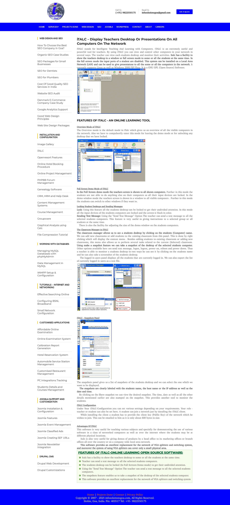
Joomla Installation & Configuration (49, 410)
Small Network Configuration (46, 312)
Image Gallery (45, 144)
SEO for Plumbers (48, 77)
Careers (159, 27)
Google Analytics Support (52, 109)
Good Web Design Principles (48, 117)
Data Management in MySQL (50, 264)
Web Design (88, 27)
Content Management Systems (50, 204)
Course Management (50, 212)
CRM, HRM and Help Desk (52, 196)
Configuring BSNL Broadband (48, 302)
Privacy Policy (135, 494)
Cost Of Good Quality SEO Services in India (52, 85)
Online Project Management (54, 173)
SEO (99, 27)
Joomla (109, 27)
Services (52, 27)
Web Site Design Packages (53, 125)
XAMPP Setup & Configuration (46, 274)
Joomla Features (47, 418)
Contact (137, 27)
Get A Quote (184, 12)
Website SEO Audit (48, 93)
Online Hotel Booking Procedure (50, 165)
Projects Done (70, 27)
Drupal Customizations (51, 470)
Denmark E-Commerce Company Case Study (51, 101)
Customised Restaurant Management (51, 372)
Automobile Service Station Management (53, 363)
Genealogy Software (49, 189)
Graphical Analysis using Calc (51, 227)
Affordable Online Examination (48, 331)
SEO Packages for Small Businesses (51, 63)
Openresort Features (49, 157)
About (148, 27)
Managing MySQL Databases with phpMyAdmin (48, 253)
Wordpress (122, 27)
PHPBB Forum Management (46, 181)
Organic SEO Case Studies (53, 54)
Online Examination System (54, 338)
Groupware (44, 218)
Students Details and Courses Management (50, 388)
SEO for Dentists (47, 70)
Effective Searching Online (53, 294)
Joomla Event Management (54, 424)
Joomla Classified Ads (50, 431)
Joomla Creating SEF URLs (53, 437)
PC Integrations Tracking (52, 380)
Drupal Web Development (53, 463)
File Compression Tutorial (52, 234)
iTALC (40, 150)
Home (42, 27)
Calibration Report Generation (48, 347)
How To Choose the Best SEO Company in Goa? (52, 47)
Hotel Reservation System (52, 354)
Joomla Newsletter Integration (48, 446)
